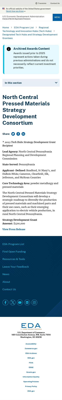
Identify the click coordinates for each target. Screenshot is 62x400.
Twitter (13, 303)
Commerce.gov (31, 348)
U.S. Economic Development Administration (23, 17)
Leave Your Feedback (15, 266)
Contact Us (55, 3)
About (6, 281)
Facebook (5, 303)
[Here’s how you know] (31, 10)
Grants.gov (31, 372)
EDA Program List (24, 27)
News (5, 274)
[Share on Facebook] (18, 134)
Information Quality (31, 377)
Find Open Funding (14, 251)
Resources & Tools (13, 259)
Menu (57, 17)
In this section (13, 82)
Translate (42, 3)
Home (5, 27)
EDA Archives (31, 353)
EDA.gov (31, 358)
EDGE (31, 367)
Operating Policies (31, 381)
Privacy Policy (31, 386)
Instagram (34, 303)
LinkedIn (27, 303)
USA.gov (31, 391)
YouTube (20, 303)
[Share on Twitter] (13, 134)
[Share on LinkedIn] (23, 134)
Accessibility (31, 344)
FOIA (31, 363)
